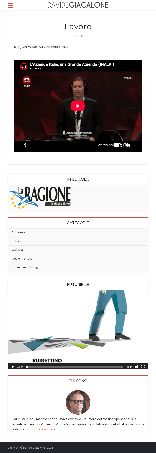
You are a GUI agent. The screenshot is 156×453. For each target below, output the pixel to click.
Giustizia (17, 250)
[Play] (13, 366)
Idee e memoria (22, 258)
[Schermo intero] (143, 366)
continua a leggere (41, 429)
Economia (18, 232)
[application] (78, 329)
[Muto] (136, 366)
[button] (78, 329)
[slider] (74, 367)
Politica (16, 241)
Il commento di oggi (25, 267)
